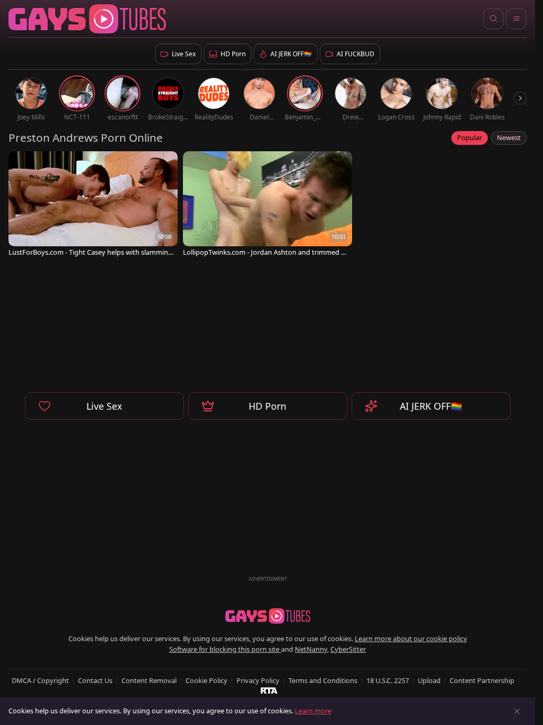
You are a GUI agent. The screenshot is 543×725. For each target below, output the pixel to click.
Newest (509, 137)
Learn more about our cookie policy (411, 638)
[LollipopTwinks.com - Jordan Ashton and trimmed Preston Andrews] (267, 204)
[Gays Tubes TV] (267, 616)
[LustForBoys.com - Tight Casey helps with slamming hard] (93, 204)
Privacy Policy (258, 680)
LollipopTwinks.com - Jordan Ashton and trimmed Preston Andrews (265, 252)
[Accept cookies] (517, 711)
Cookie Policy (206, 680)
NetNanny (311, 649)
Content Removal (149, 680)
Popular (469, 137)
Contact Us (95, 680)
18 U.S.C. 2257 (387, 680)
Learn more (313, 710)
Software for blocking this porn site (225, 649)
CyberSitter (348, 649)
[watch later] (21, 164)
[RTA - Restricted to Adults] (269, 690)
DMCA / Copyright (40, 680)
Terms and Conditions (322, 680)
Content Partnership (482, 680)
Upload (429, 680)
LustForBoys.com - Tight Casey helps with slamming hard (90, 252)
